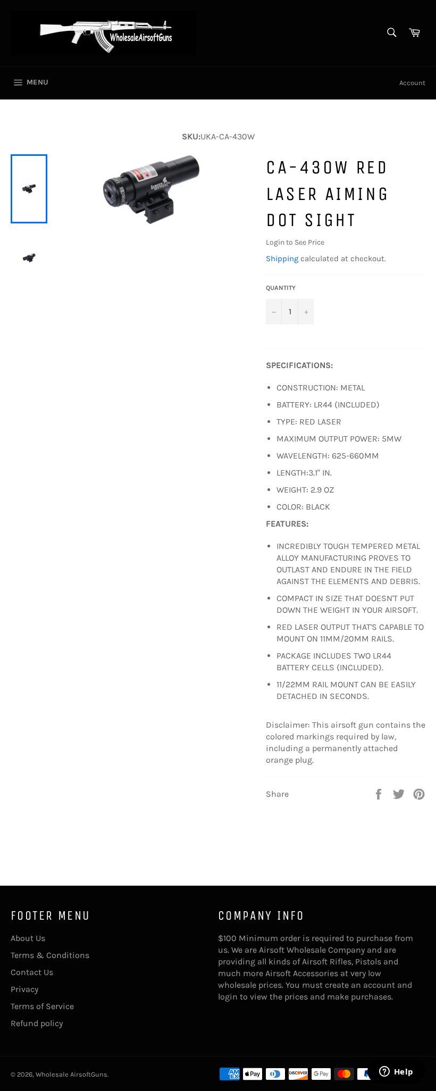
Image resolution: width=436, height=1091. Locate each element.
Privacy (24, 989)
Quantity (281, 288)
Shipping (282, 258)
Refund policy (37, 1023)
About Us (28, 938)
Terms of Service (42, 1006)
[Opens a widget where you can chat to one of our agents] (396, 1072)
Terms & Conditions (50, 955)
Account (412, 83)
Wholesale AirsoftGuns (71, 1074)
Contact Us (32, 972)
